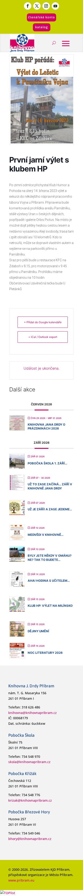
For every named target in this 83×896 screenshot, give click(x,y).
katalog (41, 27)
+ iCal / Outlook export (42, 337)
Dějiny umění (38, 631)
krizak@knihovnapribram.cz (30, 800)
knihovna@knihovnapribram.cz (32, 713)
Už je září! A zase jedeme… (50, 509)
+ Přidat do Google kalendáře (43, 322)
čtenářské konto (41, 17)
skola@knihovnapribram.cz (29, 762)
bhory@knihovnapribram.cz (29, 839)
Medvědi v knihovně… (45, 534)
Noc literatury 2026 (45, 652)
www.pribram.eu (21, 880)
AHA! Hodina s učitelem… (49, 580)
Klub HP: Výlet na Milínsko (50, 605)
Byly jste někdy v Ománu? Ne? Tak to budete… (49, 558)
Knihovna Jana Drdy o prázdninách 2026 (46, 426)
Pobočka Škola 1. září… (47, 463)
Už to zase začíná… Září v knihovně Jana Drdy (50, 486)
